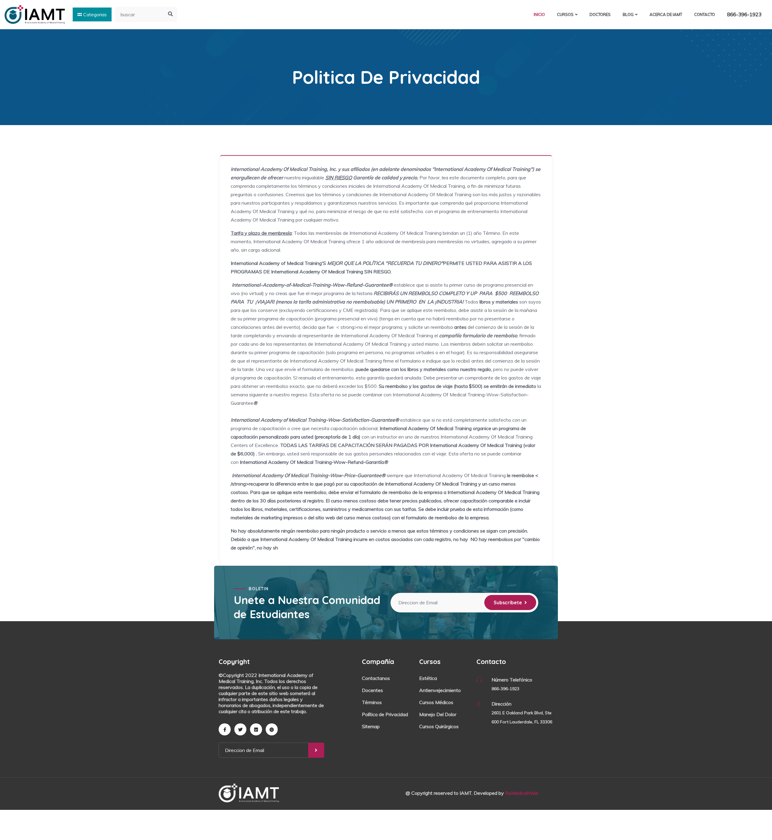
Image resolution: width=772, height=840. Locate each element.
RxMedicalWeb (521, 793)
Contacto (704, 14)
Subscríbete (508, 602)
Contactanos (376, 678)
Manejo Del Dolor (437, 714)
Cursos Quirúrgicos (439, 726)
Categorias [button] (95, 14)
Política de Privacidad (385, 714)
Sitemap (371, 726)
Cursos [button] (565, 14)
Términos (372, 702)
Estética (428, 678)
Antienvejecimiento (440, 690)
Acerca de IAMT (666, 14)
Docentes (372, 690)
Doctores (600, 14)
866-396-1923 (744, 14)
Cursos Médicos (436, 702)
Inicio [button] (539, 14)
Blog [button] (628, 14)
